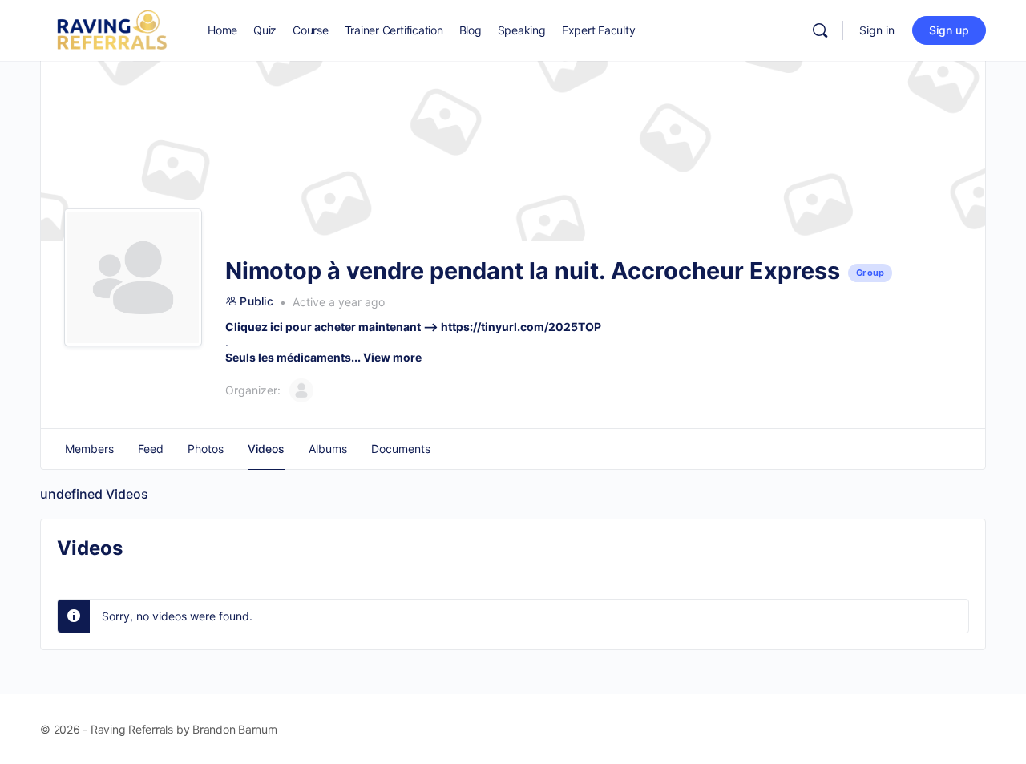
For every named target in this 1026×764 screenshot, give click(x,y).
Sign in (877, 30)
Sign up (949, 30)
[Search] (820, 30)
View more (392, 357)
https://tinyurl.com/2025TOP (521, 326)
